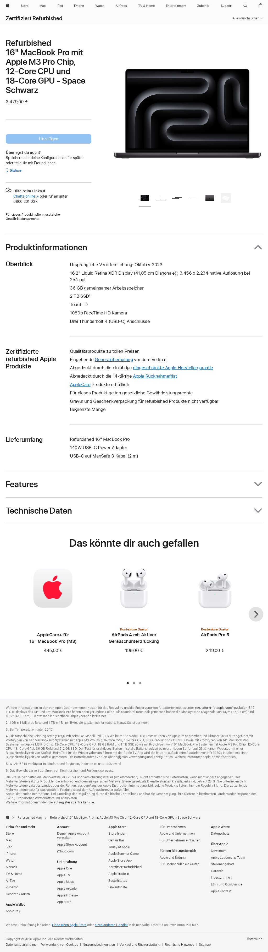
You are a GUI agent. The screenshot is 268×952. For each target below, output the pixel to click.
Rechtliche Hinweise (179, 944)
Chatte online (26, 196)
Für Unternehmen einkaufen (180, 840)
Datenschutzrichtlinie (21, 944)
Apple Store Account (72, 844)
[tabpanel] (187, 113)
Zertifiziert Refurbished (34, 18)
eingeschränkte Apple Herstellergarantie (173, 367)
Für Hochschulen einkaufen (179, 864)
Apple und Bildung (173, 857)
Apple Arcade (67, 888)
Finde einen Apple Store (69, 925)
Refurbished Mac (30, 817)
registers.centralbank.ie (76, 802)
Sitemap (205, 944)
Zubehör (12, 887)
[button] (245, 6)
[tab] (145, 199)
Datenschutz (220, 833)
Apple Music (66, 882)
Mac (9, 840)
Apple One (64, 868)
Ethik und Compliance (226, 884)
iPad (9, 847)
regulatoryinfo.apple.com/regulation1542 (224, 708)
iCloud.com (65, 851)
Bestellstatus (117, 881)
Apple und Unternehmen (177, 833)
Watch (10, 860)
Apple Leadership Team (228, 857)
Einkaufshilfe (117, 887)
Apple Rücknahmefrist (155, 376)
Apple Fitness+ (67, 895)
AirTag (10, 881)
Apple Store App (120, 860)
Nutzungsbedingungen (99, 944)
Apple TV (63, 875)
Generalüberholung (114, 359)
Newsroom (218, 851)
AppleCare (80, 384)
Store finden (117, 833)
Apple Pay (13, 911)
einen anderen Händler (111, 925)
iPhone (11, 854)
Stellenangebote (222, 864)
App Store (64, 902)
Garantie (217, 871)
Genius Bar (116, 840)
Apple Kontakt (221, 891)
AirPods (11, 867)
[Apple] (7, 817)
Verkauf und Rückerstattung (140, 944)
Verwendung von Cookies (59, 944)
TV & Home (14, 874)
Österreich (254, 939)
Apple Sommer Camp (123, 854)
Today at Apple (119, 847)
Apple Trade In (118, 874)
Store (10, 833)
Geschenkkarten (18, 894)
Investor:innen (221, 877)
